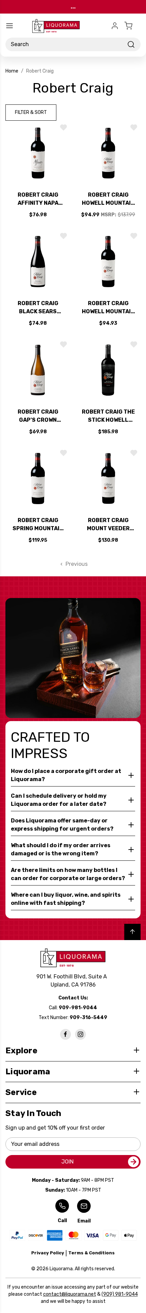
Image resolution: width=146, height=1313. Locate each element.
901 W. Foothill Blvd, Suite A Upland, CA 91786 (73, 980)
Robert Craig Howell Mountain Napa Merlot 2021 (108, 308)
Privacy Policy (47, 1252)
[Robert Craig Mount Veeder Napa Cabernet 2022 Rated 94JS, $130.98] (108, 478)
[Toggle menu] (9, 26)
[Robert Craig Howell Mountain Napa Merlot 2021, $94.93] (108, 261)
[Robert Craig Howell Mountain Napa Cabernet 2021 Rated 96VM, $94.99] (108, 153)
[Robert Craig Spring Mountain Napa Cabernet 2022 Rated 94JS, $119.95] (37, 478)
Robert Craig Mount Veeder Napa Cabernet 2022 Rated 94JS (108, 525)
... (73, 6)
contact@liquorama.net (69, 1294)
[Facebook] (65, 1034)
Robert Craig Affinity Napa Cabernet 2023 (37, 199)
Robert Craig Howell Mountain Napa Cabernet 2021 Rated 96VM (108, 199)
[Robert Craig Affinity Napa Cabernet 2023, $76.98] (37, 153)
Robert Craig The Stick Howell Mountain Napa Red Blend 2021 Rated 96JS (108, 416)
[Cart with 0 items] (132, 26)
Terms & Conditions (91, 1252)
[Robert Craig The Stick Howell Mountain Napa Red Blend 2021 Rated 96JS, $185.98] (108, 370)
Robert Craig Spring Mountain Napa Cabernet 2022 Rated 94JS (38, 525)
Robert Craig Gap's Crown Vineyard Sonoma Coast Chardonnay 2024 (38, 416)
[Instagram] (80, 1034)
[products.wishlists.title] (63, 127)
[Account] (115, 26)
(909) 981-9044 (120, 1294)
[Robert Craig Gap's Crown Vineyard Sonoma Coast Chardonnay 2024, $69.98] (37, 370)
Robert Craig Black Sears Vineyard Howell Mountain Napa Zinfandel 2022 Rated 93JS (37, 308)
